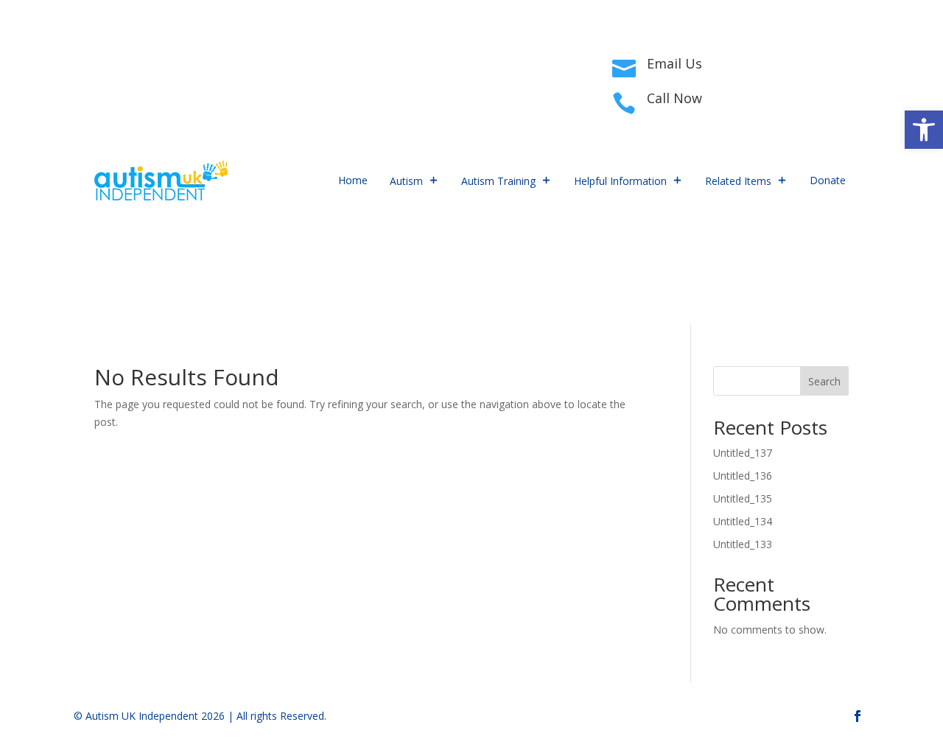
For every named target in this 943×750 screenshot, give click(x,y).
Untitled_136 (742, 476)
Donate (828, 180)
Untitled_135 (742, 498)
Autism (406, 181)
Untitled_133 (742, 544)
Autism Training (498, 181)
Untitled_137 (742, 453)
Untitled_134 (742, 521)
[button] (924, 130)
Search (824, 381)
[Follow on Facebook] (106, 79)
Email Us (674, 63)
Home (353, 180)
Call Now (674, 98)
